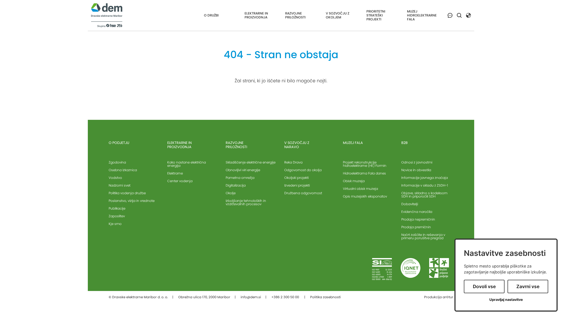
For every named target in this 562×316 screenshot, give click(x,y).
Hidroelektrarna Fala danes (364, 173)
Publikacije (117, 208)
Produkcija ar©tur (438, 297)
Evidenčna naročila (416, 211)
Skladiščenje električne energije (251, 162)
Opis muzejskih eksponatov (365, 196)
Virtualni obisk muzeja (360, 188)
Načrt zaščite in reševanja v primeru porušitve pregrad (423, 236)
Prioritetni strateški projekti (375, 15)
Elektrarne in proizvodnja (256, 15)
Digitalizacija (236, 185)
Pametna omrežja (240, 177)
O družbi (211, 15)
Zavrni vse (527, 286)
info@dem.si (251, 297)
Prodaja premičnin (416, 227)
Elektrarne (175, 173)
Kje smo (115, 223)
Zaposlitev (117, 216)
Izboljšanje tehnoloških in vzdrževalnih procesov (246, 202)
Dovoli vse (484, 286)
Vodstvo (115, 177)
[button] (468, 15)
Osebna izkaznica (123, 170)
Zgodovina (117, 162)
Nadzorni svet (119, 185)
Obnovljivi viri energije (243, 170)
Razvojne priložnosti (295, 15)
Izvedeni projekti (297, 185)
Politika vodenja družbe (127, 193)
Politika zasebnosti (325, 297)
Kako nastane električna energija (186, 164)
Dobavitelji (409, 204)
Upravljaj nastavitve (506, 300)
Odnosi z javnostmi (416, 162)
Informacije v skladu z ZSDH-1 (424, 185)
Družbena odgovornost (303, 193)
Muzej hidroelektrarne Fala (422, 15)
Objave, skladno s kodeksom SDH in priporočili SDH (424, 195)
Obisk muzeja (354, 181)
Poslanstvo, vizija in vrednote (132, 200)
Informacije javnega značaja (424, 177)
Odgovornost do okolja (303, 170)
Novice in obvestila (416, 170)
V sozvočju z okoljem (337, 15)
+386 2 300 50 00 (285, 297)
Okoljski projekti (296, 177)
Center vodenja (180, 181)
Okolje (231, 193)
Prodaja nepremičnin (418, 219)
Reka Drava (293, 162)
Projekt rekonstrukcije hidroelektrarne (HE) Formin (364, 164)
